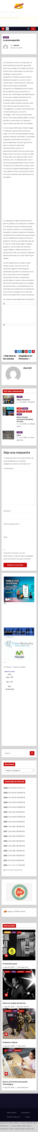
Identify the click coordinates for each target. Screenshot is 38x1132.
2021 (5, 812)
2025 (5, 793)
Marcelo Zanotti (23, 1007)
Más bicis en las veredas (9, 357)
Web (5, 537)
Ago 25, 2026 (9, 1007)
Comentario (9, 468)
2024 (6, 797)
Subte (19, 408)
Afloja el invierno (23, 400)
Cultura (7, 932)
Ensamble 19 (25, 1113)
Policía (21, 1011)
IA (5, 1050)
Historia (28, 971)
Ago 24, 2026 (9, 1046)
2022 (5, 807)
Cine (19, 932)
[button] (28, 29)
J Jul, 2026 (22, 402)
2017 (5, 831)
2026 (5, 788)
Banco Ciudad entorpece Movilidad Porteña (25, 419)
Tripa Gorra (21, 1046)
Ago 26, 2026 (9, 967)
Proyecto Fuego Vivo (13, 1117)
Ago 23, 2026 (9, 1087)
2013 (5, 851)
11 (22, 793)
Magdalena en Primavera (25, 357)
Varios (6, 37)
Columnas (21, 971)
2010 (5, 865)
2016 (5, 836)
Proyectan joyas (10, 964)
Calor (19, 435)
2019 (5, 822)
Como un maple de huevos (14, 1003)
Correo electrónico (12, 524)
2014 (5, 846)
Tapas (19, 414)
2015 (5, 841)
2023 (5, 802)
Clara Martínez (22, 967)
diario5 (16, 45)
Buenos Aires (10, 671)
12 (24, 793)
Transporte (21, 411)
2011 (5, 860)
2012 (5, 855)
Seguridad (8, 1011)
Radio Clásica (11, 1113)
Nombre (7, 511)
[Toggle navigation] (7, 29)
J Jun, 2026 (22, 438)
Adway (27, 1117)
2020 (5, 817)
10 (21, 793)
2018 (5, 826)
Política (29, 411)
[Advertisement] (19, 199)
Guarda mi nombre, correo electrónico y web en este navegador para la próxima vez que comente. (18, 556)
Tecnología (17, 1050)
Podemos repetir (10, 1042)
